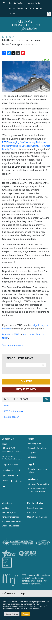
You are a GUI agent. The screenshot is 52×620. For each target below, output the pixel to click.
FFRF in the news (13, 411)
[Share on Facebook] (4, 53)
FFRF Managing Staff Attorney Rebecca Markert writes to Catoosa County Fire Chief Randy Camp (26, 146)
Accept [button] (26, 614)
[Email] (14, 13)
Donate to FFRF (10, 334)
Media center (11, 417)
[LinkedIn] (10, 13)
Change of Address (10, 526)
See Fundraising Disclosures (12, 459)
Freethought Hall (35, 444)
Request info (26, 389)
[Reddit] (41, 8)
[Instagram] (14, 8)
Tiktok (31, 8)
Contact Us (8, 439)
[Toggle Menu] (3, 3)
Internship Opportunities (38, 484)
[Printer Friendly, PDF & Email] (45, 59)
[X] (26, 8)
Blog (6, 406)
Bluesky (20, 8)
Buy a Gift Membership (12, 522)
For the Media (35, 503)
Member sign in (34, 3)
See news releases (12, 345)
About (31, 439)
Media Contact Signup (37, 517)
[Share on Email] (18, 53)
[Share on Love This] (23, 53)
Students (33, 479)
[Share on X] (13, 53)
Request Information (37, 448)
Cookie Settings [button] (12, 614)
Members (7, 503)
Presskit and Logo (35, 508)
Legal (31, 464)
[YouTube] (37, 8)
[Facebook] (10, 8)
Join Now (6, 508)
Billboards (31, 513)
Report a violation (16, 3)
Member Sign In (8, 513)
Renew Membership (10, 517)
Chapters (32, 453)
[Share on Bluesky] (9, 53)
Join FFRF (26, 381)
